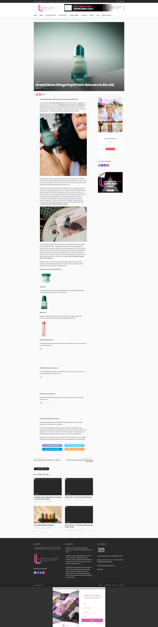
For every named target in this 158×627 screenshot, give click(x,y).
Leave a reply (41, 468)
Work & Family (74, 15)
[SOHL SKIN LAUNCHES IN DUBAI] (48, 514)
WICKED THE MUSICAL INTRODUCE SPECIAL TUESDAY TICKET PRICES (79, 460)
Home (35, 15)
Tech (97, 15)
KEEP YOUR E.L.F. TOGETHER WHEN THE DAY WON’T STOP (79, 526)
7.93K (92, 529)
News (41, 15)
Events (92, 15)
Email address (110, 142)
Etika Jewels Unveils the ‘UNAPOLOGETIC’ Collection (47, 460)
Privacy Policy (107, 585)
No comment (46, 88)
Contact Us (58, 1)
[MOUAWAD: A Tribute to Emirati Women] (79, 486)
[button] (79, 588)
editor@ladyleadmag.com (40, 501)
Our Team (115, 585)
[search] (122, 15)
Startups (84, 15)
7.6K (92, 499)
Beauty (38, 81)
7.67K (60, 527)
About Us (51, 1)
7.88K (60, 501)
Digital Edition (106, 15)
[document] (79, 607)
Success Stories (50, 15)
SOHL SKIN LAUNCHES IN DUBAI (44, 525)
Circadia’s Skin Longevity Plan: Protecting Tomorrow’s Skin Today (47, 498)
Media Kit (65, 1)
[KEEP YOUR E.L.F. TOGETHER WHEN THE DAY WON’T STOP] (79, 514)
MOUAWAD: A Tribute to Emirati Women (78, 497)
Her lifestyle (62, 15)
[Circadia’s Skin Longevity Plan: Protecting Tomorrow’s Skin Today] (48, 486)
